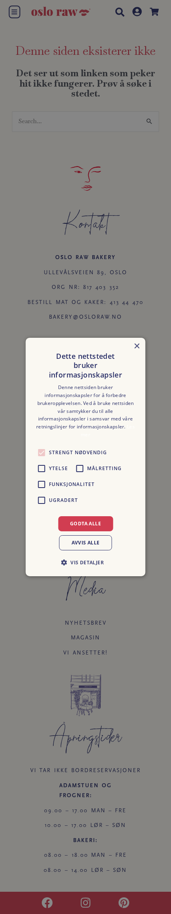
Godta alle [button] (85, 523)
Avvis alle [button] (86, 542)
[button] (85, 562)
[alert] (85, 457)
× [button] (137, 346)
